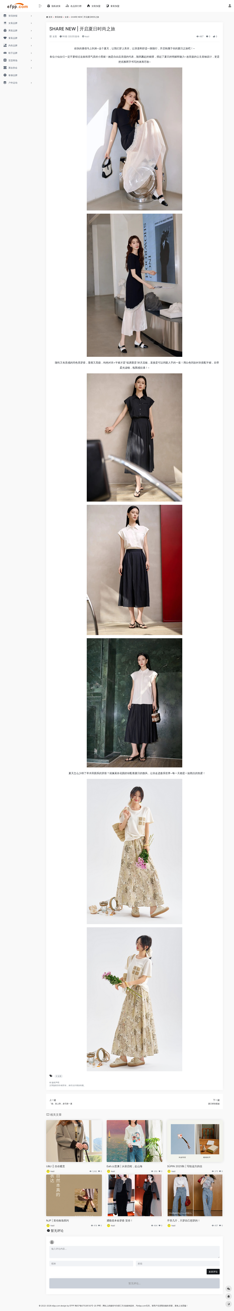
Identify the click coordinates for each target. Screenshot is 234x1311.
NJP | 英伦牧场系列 (57, 1220)
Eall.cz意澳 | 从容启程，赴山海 (124, 1166)
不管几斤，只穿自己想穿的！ (183, 1220)
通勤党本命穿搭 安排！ (120, 1220)
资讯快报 (58, 17)
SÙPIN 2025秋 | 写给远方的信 (184, 1166)
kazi (86, 36)
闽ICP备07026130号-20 (85, 1305)
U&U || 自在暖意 (55, 1166)
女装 (67, 17)
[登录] (229, 6)
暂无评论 (57, 1231)
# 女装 (58, 1076)
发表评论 (213, 1271)
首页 (50, 17)
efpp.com (56, 1305)
